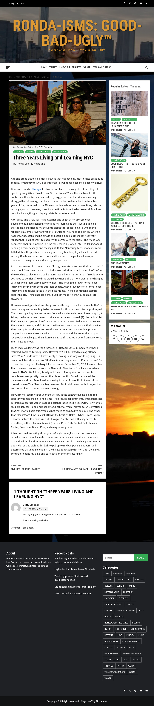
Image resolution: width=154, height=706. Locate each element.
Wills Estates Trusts (115, 672)
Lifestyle (130, 259)
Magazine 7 (86, 701)
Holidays (119, 616)
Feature (108, 610)
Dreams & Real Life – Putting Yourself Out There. (127, 225)
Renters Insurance (132, 653)
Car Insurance (124, 579)
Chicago (36, 189)
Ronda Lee (23, 163)
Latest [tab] (125, 86)
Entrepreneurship (136, 215)
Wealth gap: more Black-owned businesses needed (71, 578)
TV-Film (120, 665)
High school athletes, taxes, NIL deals (74, 569)
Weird (131, 665)
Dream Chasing (43, 152)
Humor (108, 629)
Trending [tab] (135, 86)
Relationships (111, 653)
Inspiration (117, 219)
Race (131, 647)
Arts (107, 573)
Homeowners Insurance (116, 622)
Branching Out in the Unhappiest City (123, 125)
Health (108, 616)
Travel (136, 659)
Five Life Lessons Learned (25, 467)
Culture (120, 585)
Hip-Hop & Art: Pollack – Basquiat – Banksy (83, 469)
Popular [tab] (115, 86)
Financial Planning (126, 610)
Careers (30, 152)
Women (87, 67)
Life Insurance (138, 629)
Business (76, 67)
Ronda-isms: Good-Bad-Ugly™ (77, 33)
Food (141, 610)
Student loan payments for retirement (75, 586)
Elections (123, 598)
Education (64, 67)
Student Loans (112, 659)
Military (130, 635)
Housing (136, 622)
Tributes (109, 665)
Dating (132, 585)
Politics (53, 67)
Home (43, 67)
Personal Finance (102, 67)
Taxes (126, 659)
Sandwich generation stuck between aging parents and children (74, 560)
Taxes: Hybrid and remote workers (72, 593)
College (108, 585)
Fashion (130, 604)
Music (141, 635)
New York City (60, 152)
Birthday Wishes (120, 263)
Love (120, 635)
